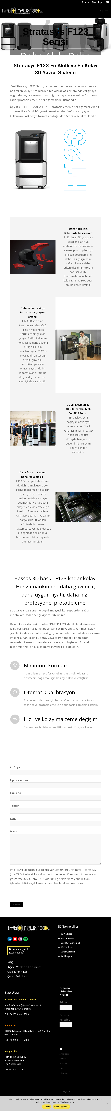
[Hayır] (107, 1103)
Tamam (47, 1106)
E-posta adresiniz (65, 1017)
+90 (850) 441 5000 (19, 1014)
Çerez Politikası (17, 976)
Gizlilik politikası (61, 1106)
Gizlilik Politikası (17, 972)
